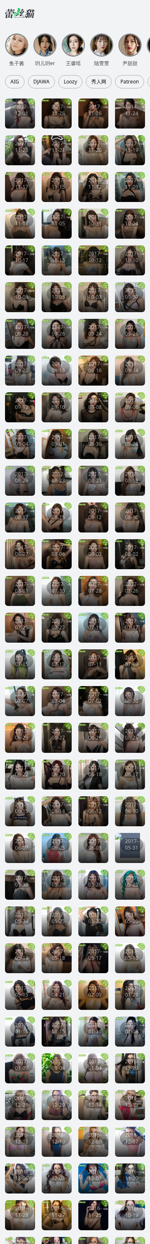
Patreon (129, 81)
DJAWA (41, 81)
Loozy (70, 81)
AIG (14, 81)
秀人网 (98, 81)
